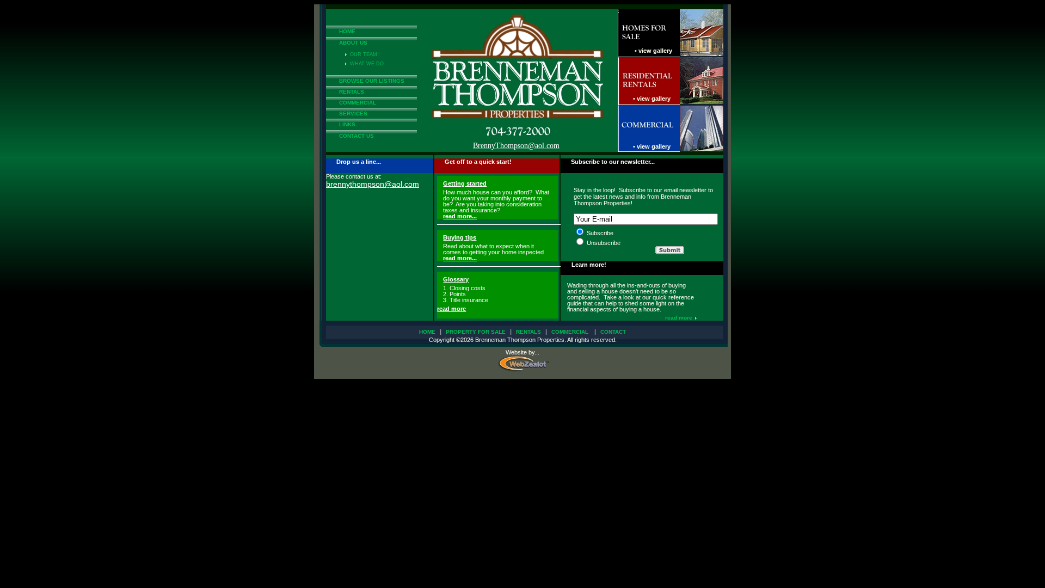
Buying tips (459, 237)
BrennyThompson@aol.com (516, 146)
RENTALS (351, 92)
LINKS (347, 124)
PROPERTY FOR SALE (476, 332)
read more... (460, 216)
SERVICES (353, 114)
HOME (347, 31)
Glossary (456, 279)
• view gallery (653, 50)
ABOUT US (353, 43)
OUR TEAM (362, 54)
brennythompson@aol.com (372, 184)
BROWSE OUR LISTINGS (371, 81)
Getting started (465, 183)
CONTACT (613, 332)
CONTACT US (356, 136)
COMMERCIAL (357, 103)
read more (451, 308)
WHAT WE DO (365, 63)
